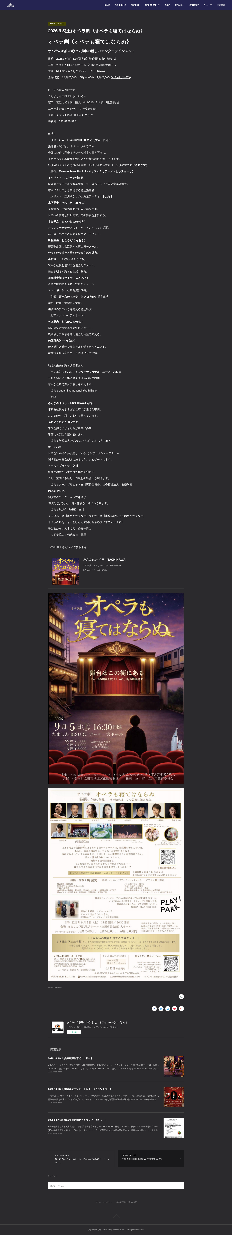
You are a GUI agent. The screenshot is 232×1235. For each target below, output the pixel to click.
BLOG (167, 5)
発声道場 (221, 5)
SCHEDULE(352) (54, 987)
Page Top (116, 1216)
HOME (107, 5)
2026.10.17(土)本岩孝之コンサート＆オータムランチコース (80, 1089)
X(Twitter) (179, 5)
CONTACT (194, 5)
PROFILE (135, 5)
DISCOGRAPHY (152, 5)
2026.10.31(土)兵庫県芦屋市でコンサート (70, 1058)
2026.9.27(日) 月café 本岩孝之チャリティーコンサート (77, 1119)
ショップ (208, 5)
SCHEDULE (120, 5)
